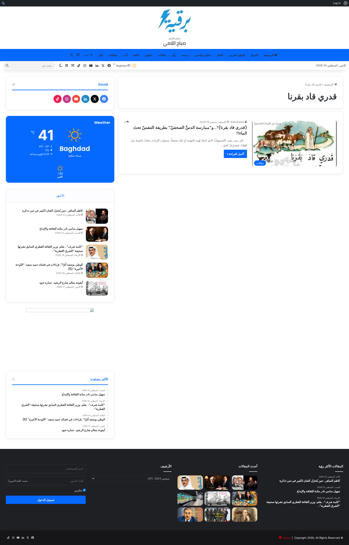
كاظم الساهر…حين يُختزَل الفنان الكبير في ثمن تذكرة (52, 211)
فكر (100, 55)
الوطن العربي (237, 55)
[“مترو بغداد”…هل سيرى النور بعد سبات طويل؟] (190, 498)
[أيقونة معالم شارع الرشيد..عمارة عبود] (97, 288)
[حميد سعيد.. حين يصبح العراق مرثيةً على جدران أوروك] (190, 514)
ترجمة (185, 55)
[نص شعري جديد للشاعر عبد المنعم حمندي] (244, 514)
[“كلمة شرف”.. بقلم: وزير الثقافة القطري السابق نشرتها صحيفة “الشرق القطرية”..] (97, 252)
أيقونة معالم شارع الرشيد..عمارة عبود (61, 283)
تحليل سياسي (203, 55)
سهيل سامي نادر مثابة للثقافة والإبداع (61, 229)
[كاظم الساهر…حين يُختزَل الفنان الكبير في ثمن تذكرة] (97, 216)
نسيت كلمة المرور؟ (18, 480)
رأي (174, 55)
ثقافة (136, 55)
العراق (254, 55)
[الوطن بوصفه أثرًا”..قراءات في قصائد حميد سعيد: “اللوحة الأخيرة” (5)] (97, 270)
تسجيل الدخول (45, 500)
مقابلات (112, 55)
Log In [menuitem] (337, 3)
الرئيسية (269, 55)
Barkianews (237, 121)
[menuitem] (345, 3)
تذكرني (78, 490)
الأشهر (60, 195)
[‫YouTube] (76, 99)
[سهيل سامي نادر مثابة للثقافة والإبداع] (97, 234)
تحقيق (148, 55)
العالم (220, 55)
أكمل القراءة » (235, 154)
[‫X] (95, 99)
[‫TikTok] (58, 99)
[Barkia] (174, 27)
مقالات (162, 55)
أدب (125, 55)
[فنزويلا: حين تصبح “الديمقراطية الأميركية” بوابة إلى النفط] (217, 514)
